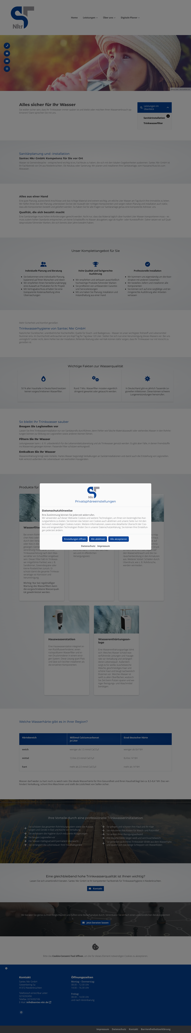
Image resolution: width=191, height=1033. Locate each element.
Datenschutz (88, 546)
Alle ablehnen (98, 539)
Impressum (103, 546)
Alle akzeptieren (118, 539)
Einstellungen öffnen (75, 539)
